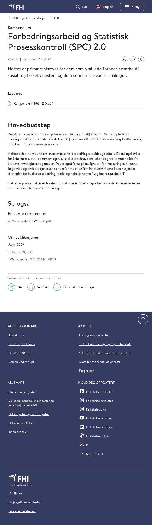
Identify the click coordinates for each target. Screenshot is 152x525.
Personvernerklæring (22, 511)
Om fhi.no (15, 493)
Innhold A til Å (18, 432)
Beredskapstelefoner (22, 344)
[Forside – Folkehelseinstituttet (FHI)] (16, 6)
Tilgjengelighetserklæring (25, 502)
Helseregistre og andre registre (29, 414)
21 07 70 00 (21, 353)
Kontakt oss (16, 335)
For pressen (86, 370)
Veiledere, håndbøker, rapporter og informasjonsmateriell (31, 403)
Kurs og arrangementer (94, 335)
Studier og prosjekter (22, 392)
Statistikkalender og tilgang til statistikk (105, 344)
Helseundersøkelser (21, 423)
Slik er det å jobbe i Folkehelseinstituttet (105, 353)
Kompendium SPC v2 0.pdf (31, 221)
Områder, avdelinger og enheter (99, 362)
